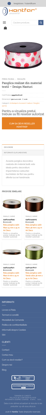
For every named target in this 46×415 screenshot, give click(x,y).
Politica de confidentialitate (14, 325)
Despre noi (7, 365)
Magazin (21, 79)
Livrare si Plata (9, 310)
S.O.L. (40, 399)
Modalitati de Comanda (13, 320)
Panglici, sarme (9, 216)
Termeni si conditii (10, 315)
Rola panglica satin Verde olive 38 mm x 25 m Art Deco (34, 276)
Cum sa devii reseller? (12, 360)
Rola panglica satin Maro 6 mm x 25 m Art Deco (11, 276)
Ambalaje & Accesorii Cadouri (21, 103)
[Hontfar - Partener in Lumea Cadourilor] (19, 11)
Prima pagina (8, 79)
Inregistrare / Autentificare (25, 3)
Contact (5, 350)
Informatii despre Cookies (14, 330)
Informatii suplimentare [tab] (15, 153)
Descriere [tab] (8, 147)
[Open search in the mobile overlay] (27, 22)
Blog (4, 370)
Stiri (3, 335)
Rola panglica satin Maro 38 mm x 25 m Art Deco (34, 228)
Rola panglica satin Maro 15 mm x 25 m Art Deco (11, 228)
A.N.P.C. (33, 399)
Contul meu (7, 355)
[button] (4, 22)
